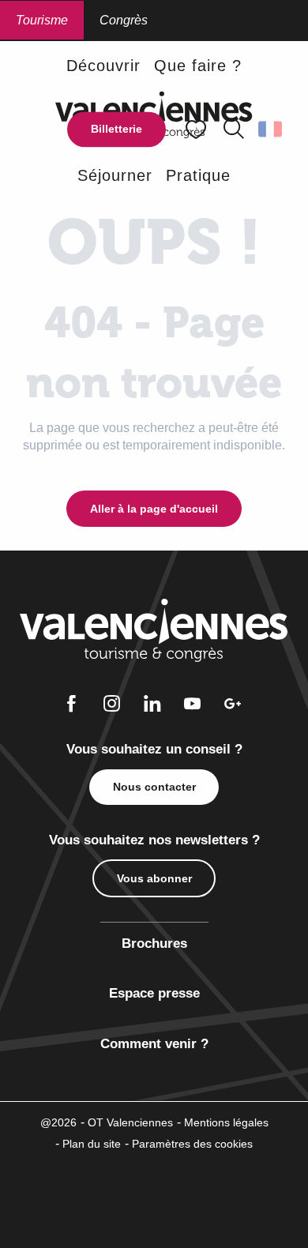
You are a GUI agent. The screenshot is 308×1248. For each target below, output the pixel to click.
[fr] (271, 129)
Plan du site (91, 1143)
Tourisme (42, 20)
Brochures (154, 943)
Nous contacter (154, 786)
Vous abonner (154, 878)
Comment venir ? (154, 1043)
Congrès (124, 20)
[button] (233, 129)
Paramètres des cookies (192, 1143)
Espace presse (154, 993)
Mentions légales (226, 1122)
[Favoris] (197, 129)
